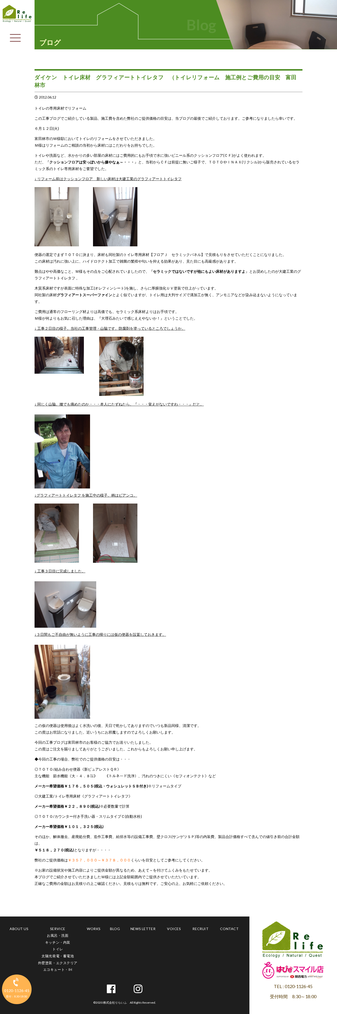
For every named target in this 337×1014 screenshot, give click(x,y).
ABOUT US (19, 929)
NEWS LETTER (143, 929)
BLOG (115, 929)
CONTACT (229, 929)
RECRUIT (200, 929)
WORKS (94, 929)
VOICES (174, 929)
